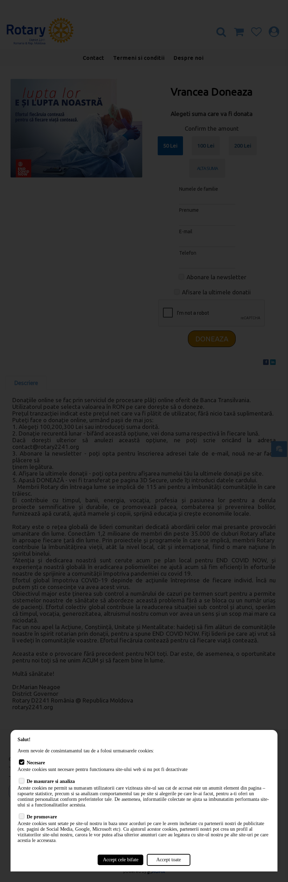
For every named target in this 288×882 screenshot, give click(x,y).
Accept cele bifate (120, 859)
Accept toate (168, 859)
